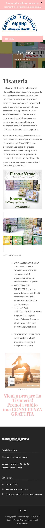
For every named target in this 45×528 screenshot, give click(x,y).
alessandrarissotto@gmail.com (18, 489)
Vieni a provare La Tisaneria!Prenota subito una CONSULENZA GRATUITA (22, 405)
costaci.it (33, 520)
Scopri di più (35, 6)
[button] (5, 370)
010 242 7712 (11, 484)
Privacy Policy (22, 523)
